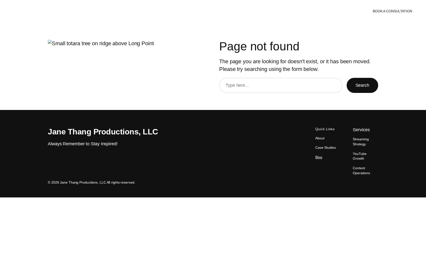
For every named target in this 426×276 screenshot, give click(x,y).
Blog (318, 157)
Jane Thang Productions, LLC (41, 11)
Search (362, 85)
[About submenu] (215, 11)
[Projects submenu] (240, 11)
